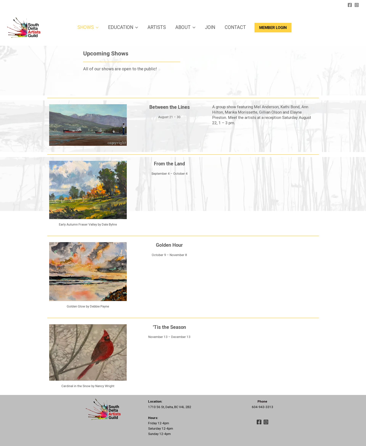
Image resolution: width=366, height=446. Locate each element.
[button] (96, 27)
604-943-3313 (262, 407)
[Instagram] (356, 5)
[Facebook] (349, 5)
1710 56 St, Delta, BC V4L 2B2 (169, 407)
